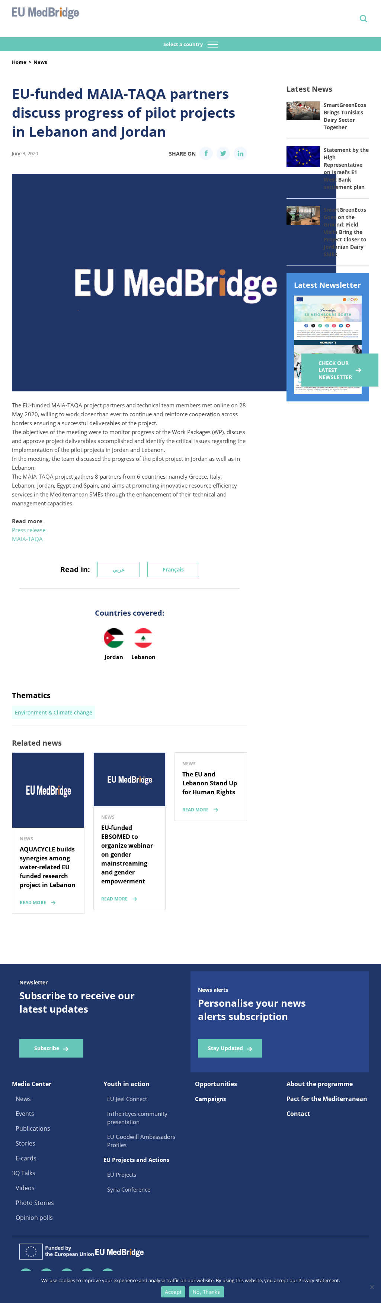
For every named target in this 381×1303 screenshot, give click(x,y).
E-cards (26, 1158)
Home (19, 62)
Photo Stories (35, 1203)
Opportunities (216, 1084)
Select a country (183, 44)
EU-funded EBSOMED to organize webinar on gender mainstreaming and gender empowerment (127, 854)
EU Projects (121, 1174)
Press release (28, 530)
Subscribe (46, 1048)
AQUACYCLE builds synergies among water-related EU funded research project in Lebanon (48, 867)
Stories (25, 1143)
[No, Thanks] (371, 1287)
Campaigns (210, 1098)
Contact (298, 1114)
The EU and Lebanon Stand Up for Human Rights (209, 783)
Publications (33, 1128)
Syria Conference (128, 1189)
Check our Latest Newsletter (335, 370)
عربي (119, 569)
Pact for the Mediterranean (326, 1099)
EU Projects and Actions (136, 1159)
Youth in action (126, 1084)
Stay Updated (225, 1048)
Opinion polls (34, 1218)
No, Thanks (206, 1292)
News (40, 62)
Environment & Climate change (53, 712)
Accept (173, 1292)
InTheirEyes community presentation (137, 1118)
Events (25, 1114)
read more (33, 902)
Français (173, 569)
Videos (25, 1188)
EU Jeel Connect (127, 1098)
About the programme (319, 1084)
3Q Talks (23, 1173)
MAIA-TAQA (27, 539)
